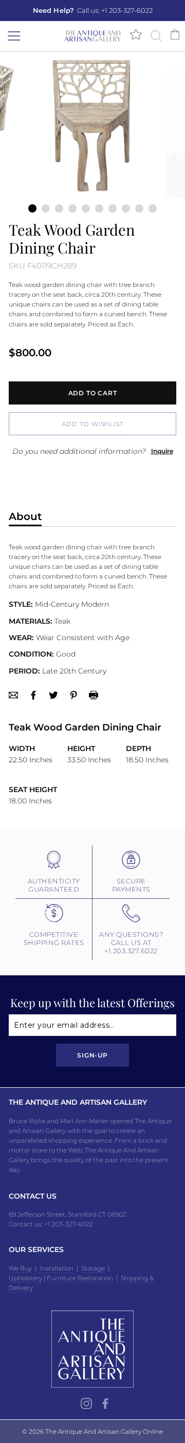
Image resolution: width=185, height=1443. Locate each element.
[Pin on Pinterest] (73, 694)
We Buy (20, 1268)
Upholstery (25, 1278)
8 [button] (126, 208)
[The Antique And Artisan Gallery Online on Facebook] (105, 1403)
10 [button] (153, 208)
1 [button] (32, 208)
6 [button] (99, 208)
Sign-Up (92, 1055)
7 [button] (112, 208)
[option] (92, 10)
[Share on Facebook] (33, 694)
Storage (93, 1268)
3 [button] (59, 208)
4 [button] (72, 208)
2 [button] (46, 208)
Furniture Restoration (80, 1278)
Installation (55, 1268)
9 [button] (139, 208)
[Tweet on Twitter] (53, 694)
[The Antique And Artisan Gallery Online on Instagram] (86, 1403)
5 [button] (86, 208)
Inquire (162, 451)
